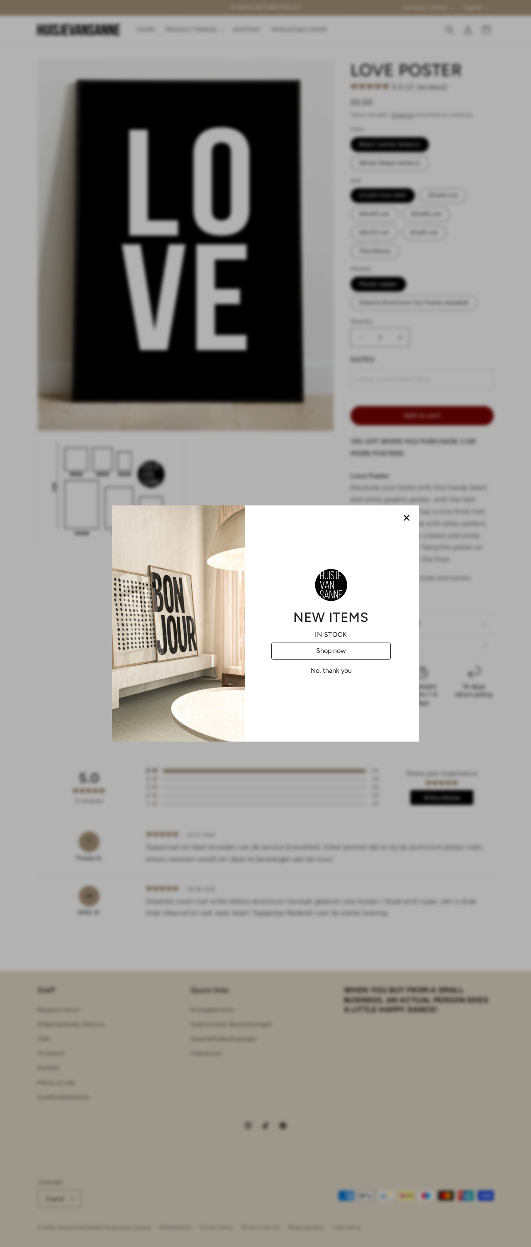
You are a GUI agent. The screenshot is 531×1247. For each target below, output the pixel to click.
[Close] (406, 518)
